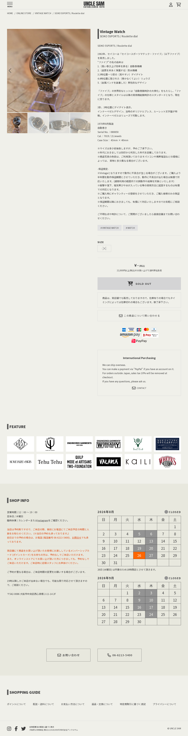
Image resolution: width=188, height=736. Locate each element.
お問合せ (76, 537)
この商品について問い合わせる (142, 315)
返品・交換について (102, 704)
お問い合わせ (71, 655)
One (104, 248)
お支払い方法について (73, 704)
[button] (87, 70)
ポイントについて (16, 704)
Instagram (42, 520)
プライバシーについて (164, 704)
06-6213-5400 (122, 655)
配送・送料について (43, 704)
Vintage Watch (112, 31)
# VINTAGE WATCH (110, 227)
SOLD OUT (143, 283)
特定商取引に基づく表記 (133, 704)
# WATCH (130, 227)
